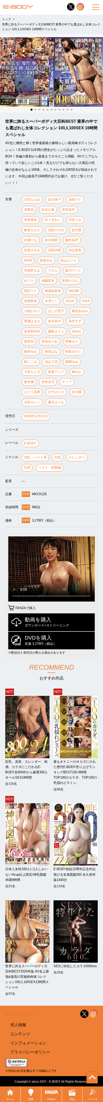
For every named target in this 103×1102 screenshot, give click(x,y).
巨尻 (27, 467)
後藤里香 (48, 280)
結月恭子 (54, 199)
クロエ (53, 270)
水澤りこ (51, 301)
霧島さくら (56, 331)
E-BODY (30, 443)
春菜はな (51, 351)
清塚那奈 (30, 301)
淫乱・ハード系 (35, 457)
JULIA (69, 301)
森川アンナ (73, 270)
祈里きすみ (32, 250)
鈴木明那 (51, 240)
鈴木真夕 (54, 321)
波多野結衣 (32, 331)
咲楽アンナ (56, 372)
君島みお (46, 260)
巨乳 (57, 457)
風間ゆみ (71, 362)
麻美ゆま (30, 351)
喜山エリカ (68, 260)
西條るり (71, 341)
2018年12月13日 (36, 416)
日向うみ (75, 220)
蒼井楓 (29, 382)
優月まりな (56, 402)
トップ (6, 19)
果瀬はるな (32, 321)
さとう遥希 (32, 392)
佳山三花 (51, 362)
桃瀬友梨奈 (53, 291)
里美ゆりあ (50, 341)
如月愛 (77, 230)
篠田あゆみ (80, 311)
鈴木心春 (48, 209)
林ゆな (77, 372)
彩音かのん (70, 280)
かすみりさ (56, 392)
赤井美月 (48, 382)
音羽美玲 (68, 209)
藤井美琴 (71, 240)
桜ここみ (30, 362)
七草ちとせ (32, 372)
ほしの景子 (56, 311)
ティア (67, 382)
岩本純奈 (30, 220)
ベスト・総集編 (49, 467)
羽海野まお (32, 270)
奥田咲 (29, 341)
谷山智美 (75, 250)
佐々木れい (53, 220)
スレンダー (76, 457)
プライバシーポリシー (30, 1052)
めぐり (29, 280)
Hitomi (76, 331)
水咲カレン (32, 402)
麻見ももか (32, 230)
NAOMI (73, 291)
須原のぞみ (56, 230)
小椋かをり (32, 311)
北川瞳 (77, 392)
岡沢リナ (30, 291)
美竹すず (75, 321)
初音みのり (73, 351)
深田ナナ (75, 199)
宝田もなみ (32, 199)
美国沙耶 (54, 250)
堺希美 (29, 209)
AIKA (86, 301)
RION (28, 260)
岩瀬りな (30, 240)
